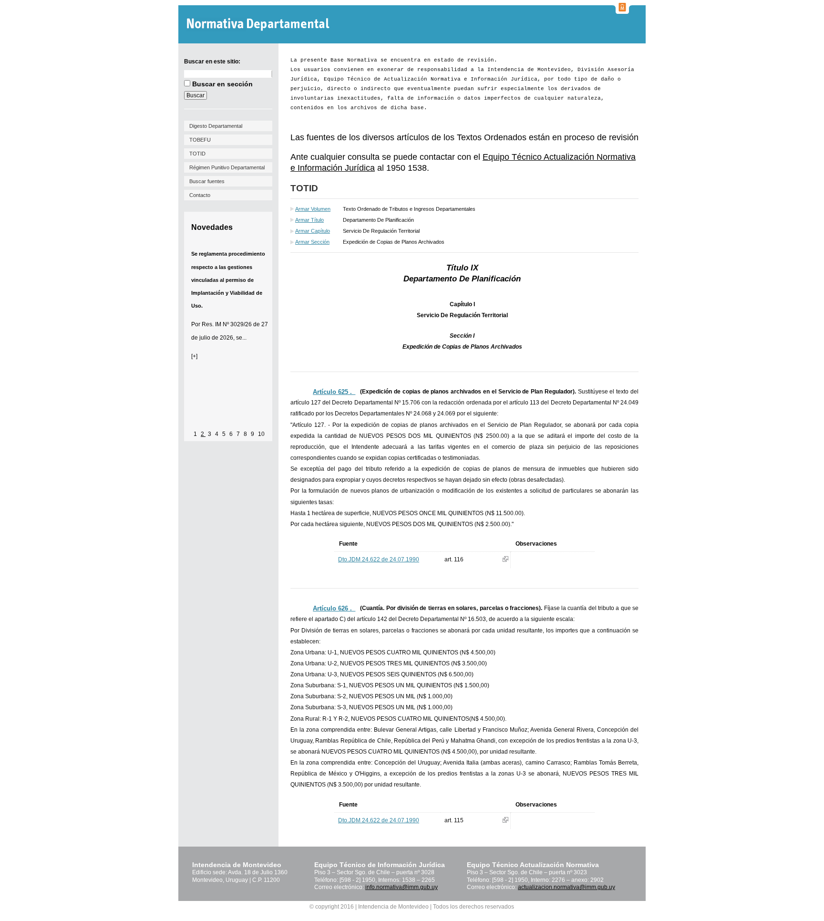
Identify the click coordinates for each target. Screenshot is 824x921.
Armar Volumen (312, 209)
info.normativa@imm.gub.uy (401, 887)
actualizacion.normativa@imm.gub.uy (566, 887)
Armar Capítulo (312, 231)
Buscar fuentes (207, 181)
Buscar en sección (222, 84)
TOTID (197, 153)
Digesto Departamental (215, 126)
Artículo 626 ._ (334, 608)
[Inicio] (259, 24)
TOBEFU (200, 140)
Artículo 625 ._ (334, 391)
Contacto (199, 195)
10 (261, 434)
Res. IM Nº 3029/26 (227, 324)
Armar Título (309, 220)
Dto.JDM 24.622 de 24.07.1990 (378, 559)
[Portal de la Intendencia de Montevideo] (622, 11)
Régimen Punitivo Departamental (227, 167)
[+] (194, 356)
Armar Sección (312, 242)
